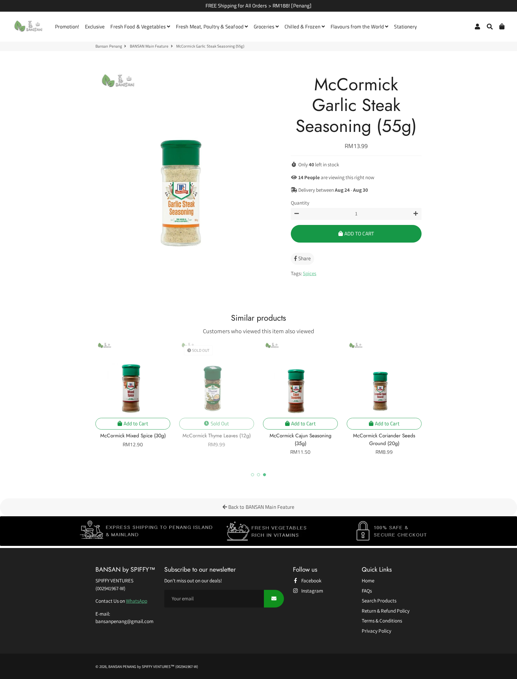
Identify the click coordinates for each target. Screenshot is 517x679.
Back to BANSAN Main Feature (261, 507)
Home (368, 580)
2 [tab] (258, 474)
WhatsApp (136, 601)
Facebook (310, 580)
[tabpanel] (300, 398)
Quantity (300, 203)
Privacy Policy (376, 631)
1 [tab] (252, 474)
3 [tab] (264, 474)
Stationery (405, 27)
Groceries (265, 27)
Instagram (311, 590)
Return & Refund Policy (386, 611)
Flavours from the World (358, 27)
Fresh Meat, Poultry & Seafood (210, 27)
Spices (309, 273)
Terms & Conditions (382, 620)
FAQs (367, 590)
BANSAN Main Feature (149, 46)
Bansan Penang (108, 46)
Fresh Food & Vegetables (138, 27)
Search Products (379, 600)
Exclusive (95, 27)
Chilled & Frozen (303, 27)
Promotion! (67, 27)
